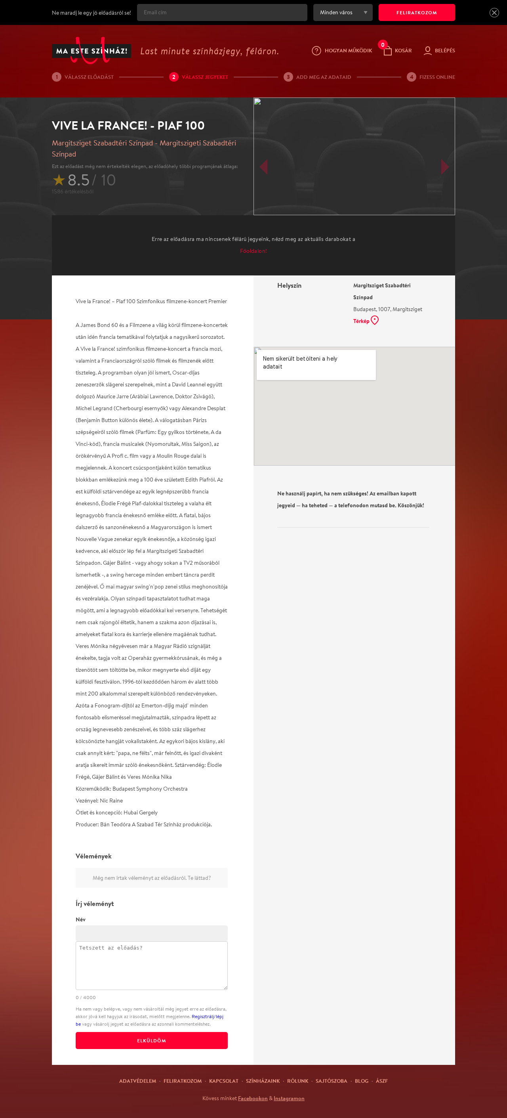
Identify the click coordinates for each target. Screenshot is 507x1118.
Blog (361, 1080)
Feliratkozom (183, 1080)
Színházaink (263, 1080)
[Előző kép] (263, 167)
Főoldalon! (253, 250)
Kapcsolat (223, 1080)
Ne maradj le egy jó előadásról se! (91, 12)
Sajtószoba (331, 1080)
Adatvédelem (137, 1080)
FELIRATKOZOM (416, 12)
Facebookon (253, 1098)
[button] (494, 12)
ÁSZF (382, 1080)
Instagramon (289, 1098)
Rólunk (297, 1080)
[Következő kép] (445, 167)
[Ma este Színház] (91, 50)
